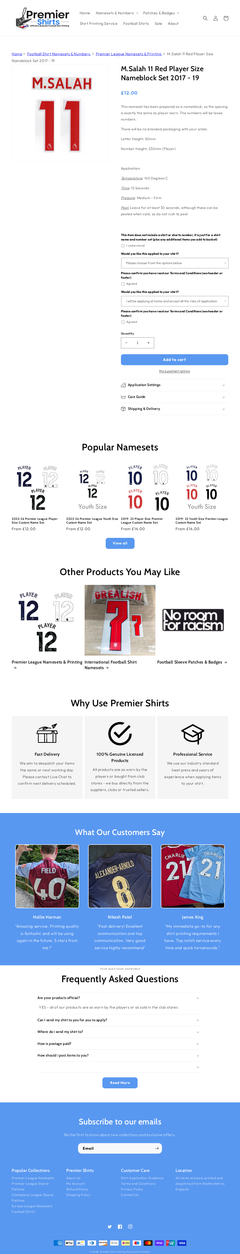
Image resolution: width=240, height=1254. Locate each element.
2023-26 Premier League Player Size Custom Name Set (34, 521)
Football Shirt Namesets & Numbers (59, 53)
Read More (120, 1082)
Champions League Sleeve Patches (33, 1198)
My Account (75, 1183)
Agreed (131, 283)
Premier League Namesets (33, 1178)
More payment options (174, 371)
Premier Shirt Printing (112, 1251)
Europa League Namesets (32, 1206)
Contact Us (130, 1195)
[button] (116, 13)
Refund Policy (77, 1189)
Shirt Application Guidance (142, 1178)
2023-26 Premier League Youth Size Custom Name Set (92, 521)
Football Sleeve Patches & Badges (189, 662)
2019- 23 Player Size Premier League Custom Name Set (142, 521)
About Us (73, 1178)
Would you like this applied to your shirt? (150, 253)
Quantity (127, 333)
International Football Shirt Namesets (111, 665)
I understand (135, 245)
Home (17, 53)
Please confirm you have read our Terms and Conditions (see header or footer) (172, 275)
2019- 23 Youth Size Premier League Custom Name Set (202, 521)
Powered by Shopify (138, 1251)
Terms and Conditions (138, 1183)
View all (120, 543)
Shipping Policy (78, 1195)
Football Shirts (23, 1212)
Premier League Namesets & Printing (129, 53)
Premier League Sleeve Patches (30, 1186)
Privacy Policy (132, 1189)
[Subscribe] (157, 1148)
